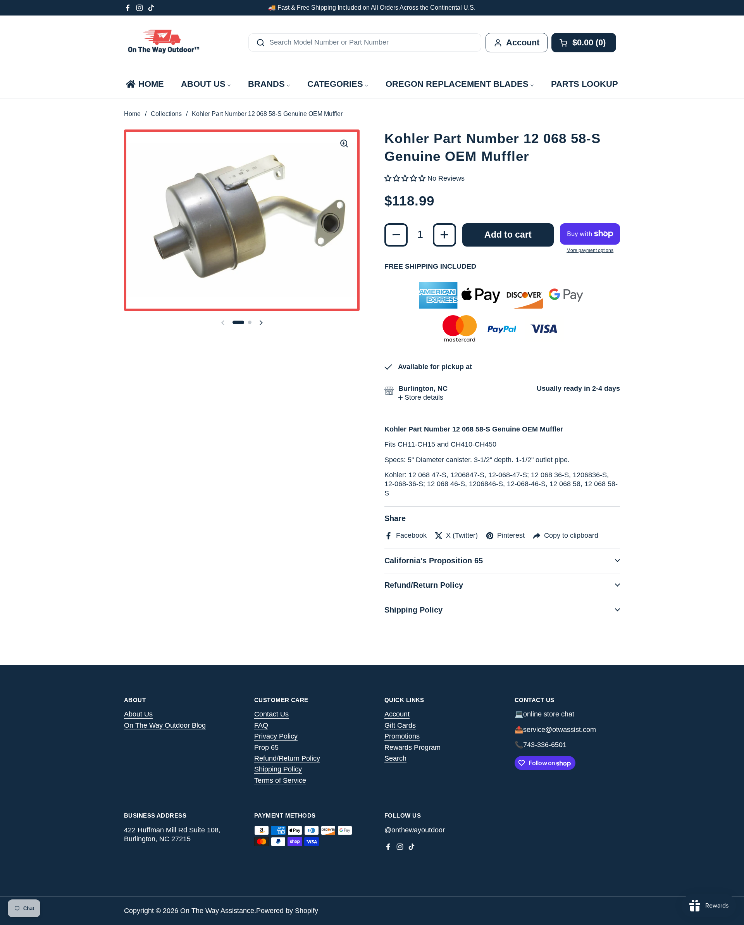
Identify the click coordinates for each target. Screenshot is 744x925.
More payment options (590, 250)
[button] (238, 322)
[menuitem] (144, 84)
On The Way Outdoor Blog (165, 725)
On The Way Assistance (217, 911)
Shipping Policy (278, 769)
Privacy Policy (276, 736)
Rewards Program (412, 747)
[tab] (420, 397)
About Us (138, 714)
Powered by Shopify (287, 911)
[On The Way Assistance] (163, 42)
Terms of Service (280, 780)
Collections (166, 113)
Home (132, 113)
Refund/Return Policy (287, 758)
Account (397, 714)
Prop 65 (266, 747)
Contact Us (271, 714)
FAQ (261, 725)
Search (395, 758)
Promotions (402, 736)
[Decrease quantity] (396, 235)
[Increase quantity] (444, 235)
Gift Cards (400, 725)
